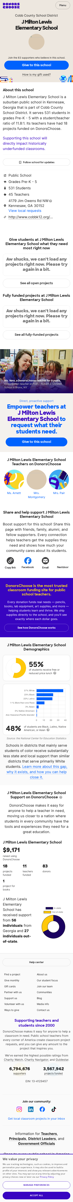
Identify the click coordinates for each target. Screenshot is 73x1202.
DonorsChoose (11, 5)
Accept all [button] (36, 1195)
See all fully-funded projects (36, 335)
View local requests (25, 211)
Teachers (49, 1134)
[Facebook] (42, 1109)
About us (42, 974)
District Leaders (42, 1139)
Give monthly (11, 980)
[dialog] (36, 1178)
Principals (17, 1139)
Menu (62, 5)
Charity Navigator (36, 1059)
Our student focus (47, 980)
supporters (19, 1070)
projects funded (53, 1070)
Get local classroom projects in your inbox (36, 1118)
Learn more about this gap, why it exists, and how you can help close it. (37, 771)
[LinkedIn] (31, 1109)
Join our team (45, 986)
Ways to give (11, 1009)
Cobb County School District (36, 15)
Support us (10, 998)
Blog (39, 998)
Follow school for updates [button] (38, 162)
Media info (43, 1003)
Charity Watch (13, 1059)
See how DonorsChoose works (36, 627)
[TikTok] (54, 1109)
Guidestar (62, 1059)
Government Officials (36, 1143)
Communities (44, 992)
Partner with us (13, 992)
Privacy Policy (47, 1176)
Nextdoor (63, 567)
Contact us (43, 1009)
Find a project (12, 974)
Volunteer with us (14, 1003)
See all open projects (36, 283)
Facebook (28, 567)
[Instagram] (19, 1109)
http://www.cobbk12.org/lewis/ (31, 217)
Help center (36, 962)
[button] (10, 563)
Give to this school (36, 65)
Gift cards (10, 986)
